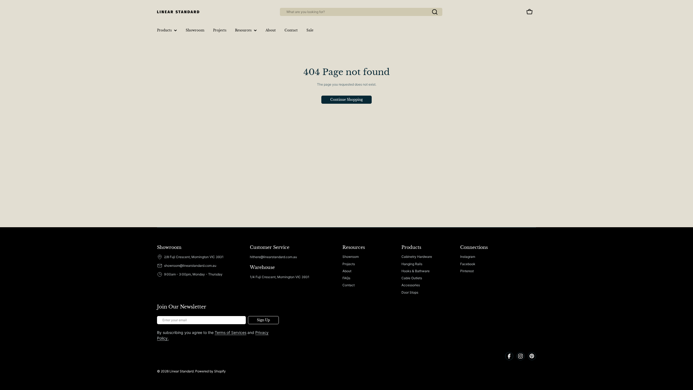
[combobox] (361, 12)
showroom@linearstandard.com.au (190, 266)
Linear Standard (181, 371)
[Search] (435, 12)
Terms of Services (230, 332)
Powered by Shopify (210, 371)
